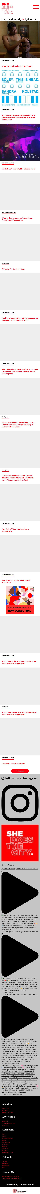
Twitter (4, 1161)
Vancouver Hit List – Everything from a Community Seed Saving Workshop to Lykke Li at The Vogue (18, 424)
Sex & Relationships (9, 212)
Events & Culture (8, 60)
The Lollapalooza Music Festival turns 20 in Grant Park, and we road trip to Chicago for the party (20, 371)
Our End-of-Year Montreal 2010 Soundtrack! (15, 530)
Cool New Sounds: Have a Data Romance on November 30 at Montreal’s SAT (20, 319)
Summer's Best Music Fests (13, 763)
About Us (5, 1148)
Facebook (5, 1163)
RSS (3, 1167)
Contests (5, 1125)
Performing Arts (7, 1138)
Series (4, 1136)
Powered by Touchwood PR (20, 1184)
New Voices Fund (7, 1112)
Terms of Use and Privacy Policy (12, 1178)
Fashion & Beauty (8, 574)
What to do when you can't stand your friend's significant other (17, 219)
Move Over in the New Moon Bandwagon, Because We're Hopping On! (19, 662)
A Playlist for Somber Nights (13, 269)
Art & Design (6, 1142)
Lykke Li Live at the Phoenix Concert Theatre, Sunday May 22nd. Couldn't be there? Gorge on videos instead (18, 477)
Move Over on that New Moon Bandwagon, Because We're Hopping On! (19, 713)
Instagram (5, 1165)
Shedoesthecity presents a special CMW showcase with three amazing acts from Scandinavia (18, 117)
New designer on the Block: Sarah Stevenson (16, 581)
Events (4, 1146)
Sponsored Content (8, 1123)
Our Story (5, 1108)
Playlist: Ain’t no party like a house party (18, 169)
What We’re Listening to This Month (17, 66)
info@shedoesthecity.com (10, 1176)
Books (4, 1140)
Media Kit (5, 1121)
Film (3, 1134)
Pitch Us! (5, 1110)
